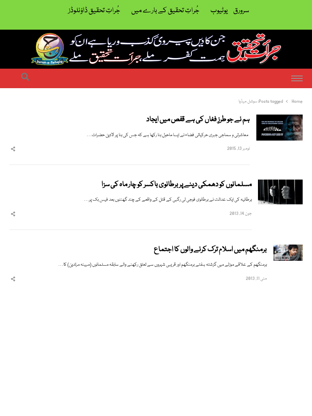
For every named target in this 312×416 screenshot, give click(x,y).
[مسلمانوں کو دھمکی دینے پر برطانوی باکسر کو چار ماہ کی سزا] (280, 184)
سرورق (241, 10)
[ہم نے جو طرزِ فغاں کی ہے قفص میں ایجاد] (279, 119)
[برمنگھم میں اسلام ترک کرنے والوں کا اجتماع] (288, 249)
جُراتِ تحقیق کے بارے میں (165, 10)
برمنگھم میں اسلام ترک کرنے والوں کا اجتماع (210, 250)
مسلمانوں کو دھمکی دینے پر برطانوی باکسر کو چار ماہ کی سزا (177, 185)
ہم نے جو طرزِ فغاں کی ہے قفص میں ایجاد (198, 120)
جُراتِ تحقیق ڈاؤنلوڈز (94, 10)
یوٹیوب (219, 10)
